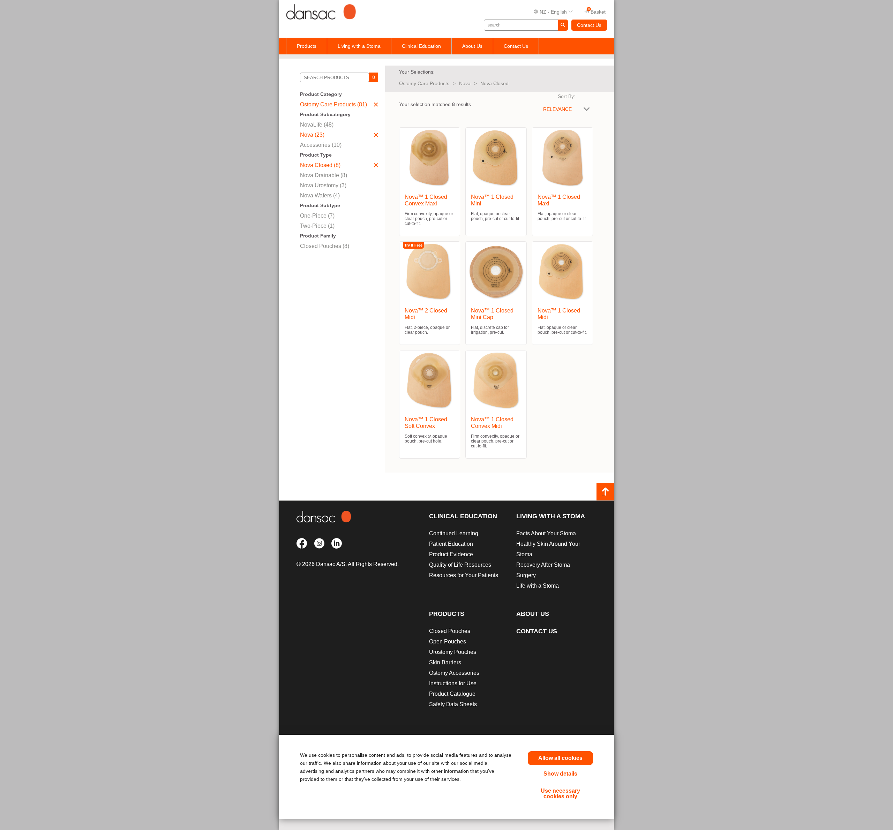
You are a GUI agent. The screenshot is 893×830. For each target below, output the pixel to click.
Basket (597, 11)
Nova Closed (494, 83)
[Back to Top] (605, 491)
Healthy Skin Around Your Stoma (548, 549)
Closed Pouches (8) (324, 246)
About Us (472, 46)
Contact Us (589, 25)
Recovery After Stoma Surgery (543, 570)
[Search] (373, 77)
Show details (560, 774)
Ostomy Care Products (424, 83)
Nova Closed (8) (320, 165)
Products (306, 46)
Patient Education (451, 544)
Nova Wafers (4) (320, 195)
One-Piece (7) (317, 216)
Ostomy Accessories (454, 673)
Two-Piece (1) (317, 226)
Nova (465, 83)
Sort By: (566, 96)
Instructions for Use (452, 683)
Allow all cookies (560, 758)
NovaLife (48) (316, 125)
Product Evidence (451, 554)
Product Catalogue (452, 694)
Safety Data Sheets (453, 704)
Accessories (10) (321, 145)
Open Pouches (447, 641)
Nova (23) (312, 135)
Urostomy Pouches (452, 652)
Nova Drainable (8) (323, 175)
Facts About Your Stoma (546, 533)
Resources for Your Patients (463, 575)
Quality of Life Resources (460, 565)
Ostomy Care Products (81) (333, 104)
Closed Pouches (449, 631)
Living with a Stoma (359, 46)
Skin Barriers (445, 662)
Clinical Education (421, 46)
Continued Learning (453, 533)
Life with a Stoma (537, 586)
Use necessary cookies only (560, 793)
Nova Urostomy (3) (323, 185)
